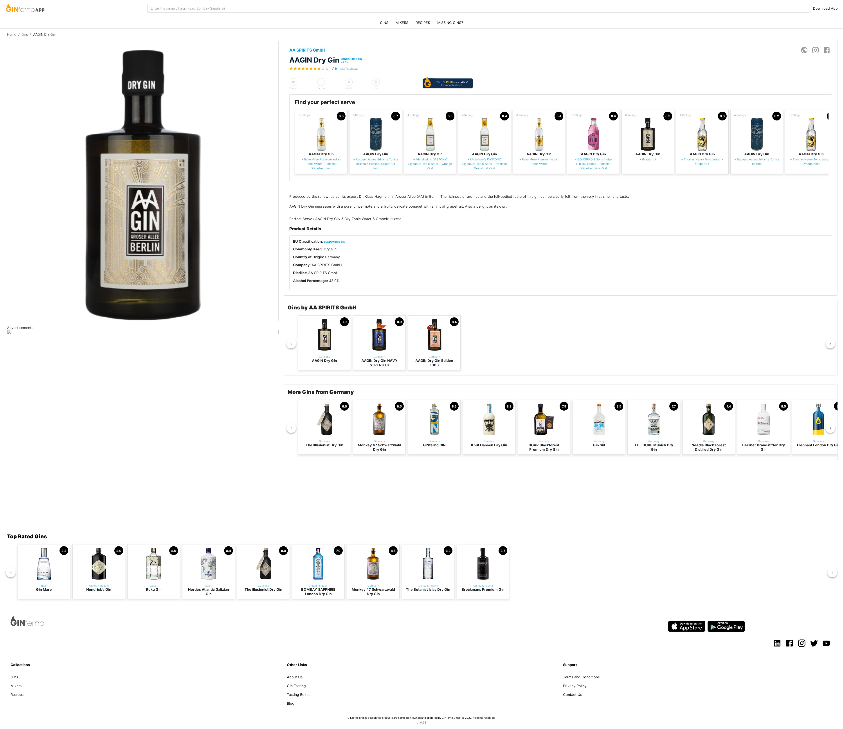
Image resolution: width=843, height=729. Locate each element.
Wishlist (293, 88)
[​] (478, 8)
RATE (349, 88)
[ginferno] (33, 624)
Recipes (17, 694)
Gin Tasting (296, 686)
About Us (295, 677)
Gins (25, 34)
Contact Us (572, 694)
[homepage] (804, 50)
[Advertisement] (138, 488)
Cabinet (321, 88)
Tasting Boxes (298, 694)
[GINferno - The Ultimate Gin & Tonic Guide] (25, 14)
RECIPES (423, 22)
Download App (825, 8)
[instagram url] (815, 50)
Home (11, 34)
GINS (384, 22)
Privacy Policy (575, 686)
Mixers (16, 686)
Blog (290, 703)
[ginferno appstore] (686, 627)
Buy (376, 88)
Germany (332, 257)
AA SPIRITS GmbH (327, 265)
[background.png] (143, 333)
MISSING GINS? (450, 22)
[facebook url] (826, 50)
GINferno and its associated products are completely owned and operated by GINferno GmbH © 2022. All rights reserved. (421, 717)
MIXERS (402, 22)
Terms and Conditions (581, 677)
